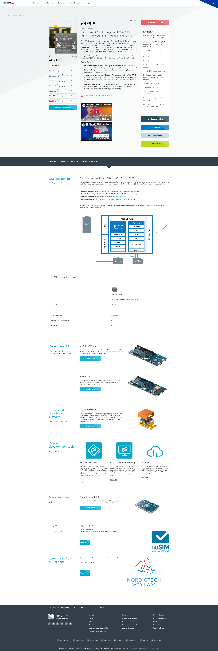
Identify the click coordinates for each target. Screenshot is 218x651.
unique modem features (103, 79)
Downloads (156, 127)
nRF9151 (21, 15)
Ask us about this (157, 22)
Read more (90, 358)
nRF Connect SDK (121, 196)
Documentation (156, 119)
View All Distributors (63, 107)
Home (8, 15)
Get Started (74, 162)
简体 (135, 20)
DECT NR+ (84, 45)
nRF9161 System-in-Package (88, 608)
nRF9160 (106, 56)
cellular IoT (128, 43)
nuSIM (146, 100)
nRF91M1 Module (103, 608)
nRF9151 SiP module (116, 294)
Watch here (84, 573)
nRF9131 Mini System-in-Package (69, 608)
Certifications (156, 135)
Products (14, 15)
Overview (53, 162)
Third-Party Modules (89, 162)
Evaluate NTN (156, 144)
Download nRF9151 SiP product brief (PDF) (99, 96)
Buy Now (74, 71)
